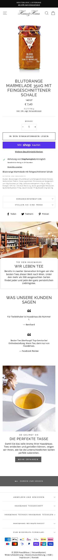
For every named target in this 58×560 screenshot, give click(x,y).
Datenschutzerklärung (35, 555)
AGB (49, 555)
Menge (29, 121)
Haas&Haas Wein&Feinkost (29, 523)
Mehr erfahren (28, 459)
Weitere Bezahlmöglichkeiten (29, 151)
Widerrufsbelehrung (14, 555)
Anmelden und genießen (28, 497)
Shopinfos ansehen (14, 167)
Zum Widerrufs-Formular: (29, 532)
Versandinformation (29, 199)
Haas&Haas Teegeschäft (29, 506)
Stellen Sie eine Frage (29, 205)
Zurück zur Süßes (31, 481)
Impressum (24, 557)
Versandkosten (35, 111)
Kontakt (35, 557)
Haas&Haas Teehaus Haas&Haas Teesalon (29, 515)
